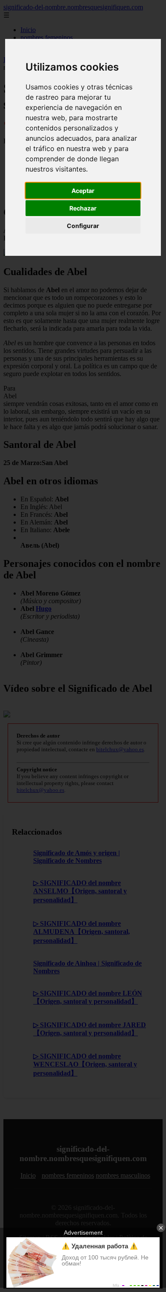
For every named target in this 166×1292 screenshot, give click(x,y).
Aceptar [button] (83, 190)
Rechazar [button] (83, 208)
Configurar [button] (83, 225)
